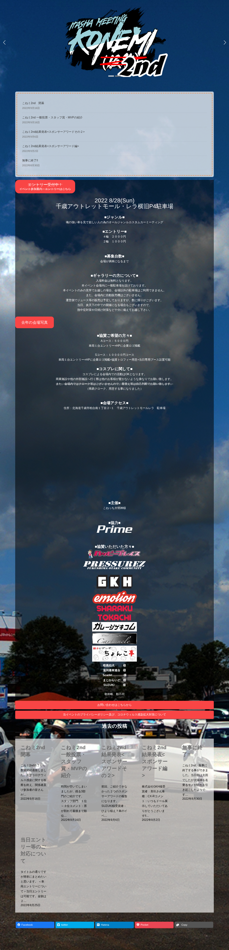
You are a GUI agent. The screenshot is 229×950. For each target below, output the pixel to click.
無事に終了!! (30, 160)
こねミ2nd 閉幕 (33, 103)
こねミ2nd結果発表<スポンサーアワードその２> (53, 131)
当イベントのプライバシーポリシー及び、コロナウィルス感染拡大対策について (114, 714)
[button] (224, 42)
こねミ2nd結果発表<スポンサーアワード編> (50, 146)
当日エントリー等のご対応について (33, 850)
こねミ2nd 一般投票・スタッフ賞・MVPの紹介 (52, 117)
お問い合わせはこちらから (114, 704)
